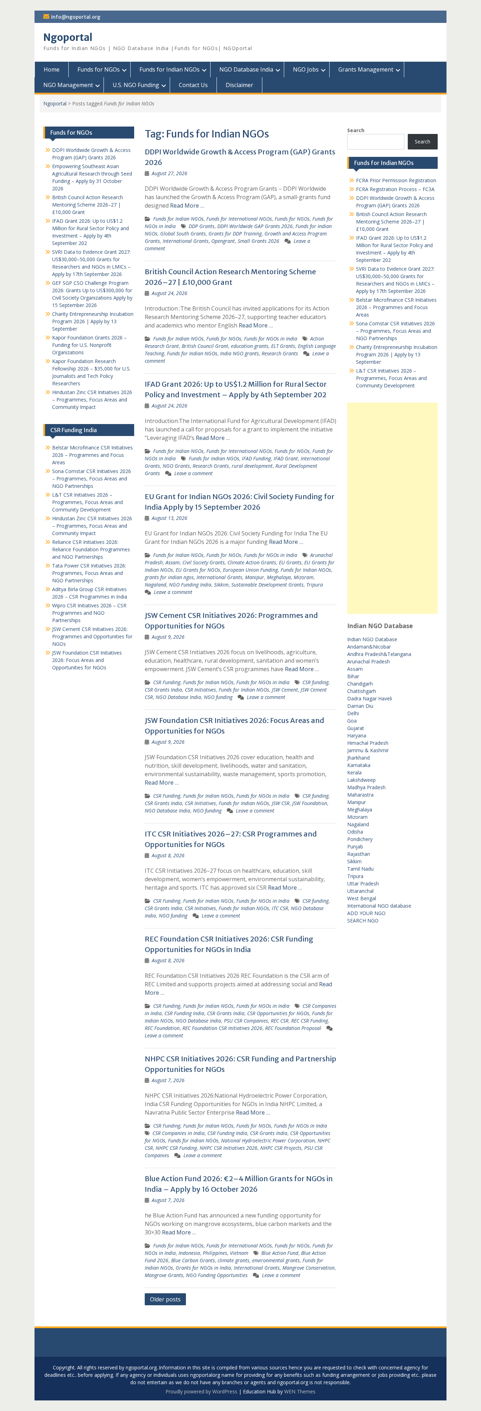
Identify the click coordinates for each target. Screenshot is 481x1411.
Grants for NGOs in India (203, 1267)
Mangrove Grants (164, 1275)
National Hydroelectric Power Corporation (268, 1140)
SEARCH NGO (363, 920)
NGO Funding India (190, 584)
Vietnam (239, 1253)
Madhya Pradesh (366, 787)
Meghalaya (279, 577)
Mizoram (303, 577)
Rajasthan (358, 854)
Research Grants (280, 353)
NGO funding (218, 697)
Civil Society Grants (203, 562)
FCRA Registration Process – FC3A (395, 189)
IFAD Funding (256, 458)
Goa (352, 720)
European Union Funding (250, 569)
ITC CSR (280, 908)
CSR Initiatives (200, 689)
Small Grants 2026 (258, 241)
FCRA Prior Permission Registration (396, 180)
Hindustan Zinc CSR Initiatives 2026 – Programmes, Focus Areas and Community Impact (92, 399)
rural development (252, 465)
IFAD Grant (286, 458)
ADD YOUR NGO (366, 913)
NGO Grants (176, 465)
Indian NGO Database (372, 639)
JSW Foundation (309, 803)
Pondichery (360, 839)
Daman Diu (360, 706)
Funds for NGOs (98, 69)
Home (52, 69)
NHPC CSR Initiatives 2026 (228, 1148)
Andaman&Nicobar (369, 646)
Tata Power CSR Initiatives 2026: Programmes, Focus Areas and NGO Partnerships (89, 573)
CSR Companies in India (178, 1133)
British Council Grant (205, 346)
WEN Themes (300, 1391)
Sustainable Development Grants (267, 584)
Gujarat (355, 728)
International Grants (185, 241)
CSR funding (315, 682)
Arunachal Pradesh (368, 661)
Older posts (165, 1299)
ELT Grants (283, 346)
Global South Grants (183, 233)
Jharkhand (358, 757)
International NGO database (379, 905)
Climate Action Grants (251, 562)
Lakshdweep (361, 780)
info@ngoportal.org (75, 17)
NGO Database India (246, 69)
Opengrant (223, 241)
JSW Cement (285, 689)
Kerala (354, 772)
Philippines (215, 1253)
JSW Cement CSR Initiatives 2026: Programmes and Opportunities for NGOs (92, 636)
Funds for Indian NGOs (169, 69)
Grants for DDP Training (235, 233)
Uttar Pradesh (363, 883)
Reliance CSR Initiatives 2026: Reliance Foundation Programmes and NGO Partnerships (91, 549)
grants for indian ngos (169, 577)
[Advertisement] (392, 508)
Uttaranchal (360, 891)
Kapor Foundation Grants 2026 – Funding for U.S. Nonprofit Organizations (89, 345)
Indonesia (189, 1253)
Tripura (314, 584)
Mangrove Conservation (308, 1267)
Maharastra (360, 794)
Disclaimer (239, 85)
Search (355, 130)
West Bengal (361, 898)
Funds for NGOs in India (270, 338)
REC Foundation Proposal (293, 1028)
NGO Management (68, 85)
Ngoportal (68, 37)
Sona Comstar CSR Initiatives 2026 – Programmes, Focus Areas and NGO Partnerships (395, 331)
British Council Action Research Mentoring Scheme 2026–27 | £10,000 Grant (391, 221)
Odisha (355, 831)
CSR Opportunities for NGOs (278, 1013)
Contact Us (193, 85)
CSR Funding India (184, 1013)
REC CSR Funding (309, 1020)
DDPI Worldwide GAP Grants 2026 (255, 226)
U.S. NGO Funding (136, 85)
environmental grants (276, 1260)
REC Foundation (162, 1028)
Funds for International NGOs (239, 218)
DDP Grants (201, 226)
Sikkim (221, 584)
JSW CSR (280, 803)
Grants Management (365, 69)
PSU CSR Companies (246, 1020)
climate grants (233, 1260)
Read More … (187, 205)
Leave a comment (193, 473)
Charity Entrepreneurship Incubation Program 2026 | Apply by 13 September (396, 354)
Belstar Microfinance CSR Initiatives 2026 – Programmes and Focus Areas (396, 307)
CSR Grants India (163, 689)
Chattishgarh (361, 691)
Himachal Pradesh (367, 743)
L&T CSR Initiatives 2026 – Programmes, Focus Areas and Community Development (391, 378)
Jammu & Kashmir (368, 750)
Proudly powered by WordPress (201, 1391)
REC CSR (279, 1020)
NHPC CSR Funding (176, 1148)
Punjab (355, 846)
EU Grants (290, 562)
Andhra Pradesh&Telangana (379, 654)
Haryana (356, 735)
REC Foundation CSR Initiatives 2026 (222, 1028)
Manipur (254, 577)
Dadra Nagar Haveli (369, 698)
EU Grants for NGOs (198, 569)
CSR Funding (166, 682)
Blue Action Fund (279, 1253)
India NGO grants (239, 353)
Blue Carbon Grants (193, 1260)
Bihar (353, 676)
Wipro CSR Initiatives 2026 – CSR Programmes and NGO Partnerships (89, 613)
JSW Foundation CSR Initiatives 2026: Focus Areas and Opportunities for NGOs (87, 660)
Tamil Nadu (360, 868)
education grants (249, 346)
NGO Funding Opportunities (217, 1275)
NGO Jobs (306, 69)
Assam (172, 562)
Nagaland (155, 584)
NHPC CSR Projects (280, 1148)
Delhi (353, 713)
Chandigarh (360, 683)
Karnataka (358, 765)
